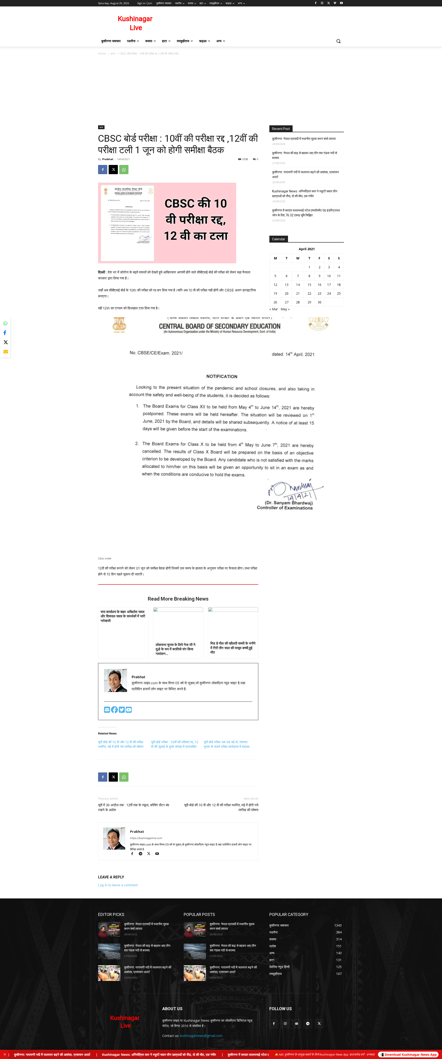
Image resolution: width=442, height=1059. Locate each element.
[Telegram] (142, 854)
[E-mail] (107, 711)
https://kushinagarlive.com (146, 838)
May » (285, 309)
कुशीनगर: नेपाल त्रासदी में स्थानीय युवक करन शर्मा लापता (304, 139)
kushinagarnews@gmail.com (201, 1035)
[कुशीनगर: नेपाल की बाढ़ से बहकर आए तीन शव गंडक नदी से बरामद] (109, 951)
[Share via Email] (5, 352)
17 (329, 284)
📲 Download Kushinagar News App (408, 1054)
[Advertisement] (221, 91)
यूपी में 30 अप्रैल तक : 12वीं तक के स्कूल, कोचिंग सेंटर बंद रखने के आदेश (133, 807)
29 (309, 302)
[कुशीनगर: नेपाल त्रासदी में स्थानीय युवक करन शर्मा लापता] (109, 930)
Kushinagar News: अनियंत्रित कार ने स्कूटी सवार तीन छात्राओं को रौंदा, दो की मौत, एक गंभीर (304, 193)
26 (275, 302)
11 (339, 276)
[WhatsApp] (123, 169)
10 (329, 276)
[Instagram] (322, 3)
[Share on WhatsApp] (5, 323)
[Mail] (296, 1023)
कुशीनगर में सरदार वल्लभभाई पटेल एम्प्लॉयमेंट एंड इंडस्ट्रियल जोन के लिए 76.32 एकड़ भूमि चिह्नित (306, 212)
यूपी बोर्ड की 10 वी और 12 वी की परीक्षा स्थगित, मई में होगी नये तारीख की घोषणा (221, 807)
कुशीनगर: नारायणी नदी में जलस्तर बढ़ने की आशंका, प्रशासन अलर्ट (305, 174)
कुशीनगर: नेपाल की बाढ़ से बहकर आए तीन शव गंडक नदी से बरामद (304, 155)
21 (298, 293)
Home (102, 54)
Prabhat (107, 159)
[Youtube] (341, 3)
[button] (338, 41)
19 (275, 293)
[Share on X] (5, 342)
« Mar (273, 309)
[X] (328, 3)
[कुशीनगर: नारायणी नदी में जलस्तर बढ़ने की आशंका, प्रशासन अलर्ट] (109, 973)
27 (286, 302)
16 (319, 284)
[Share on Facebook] (5, 333)
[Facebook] (315, 3)
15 (309, 284)
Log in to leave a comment (118, 885)
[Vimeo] (334, 3)
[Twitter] (122, 711)
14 (298, 284)
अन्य (112, 54)
